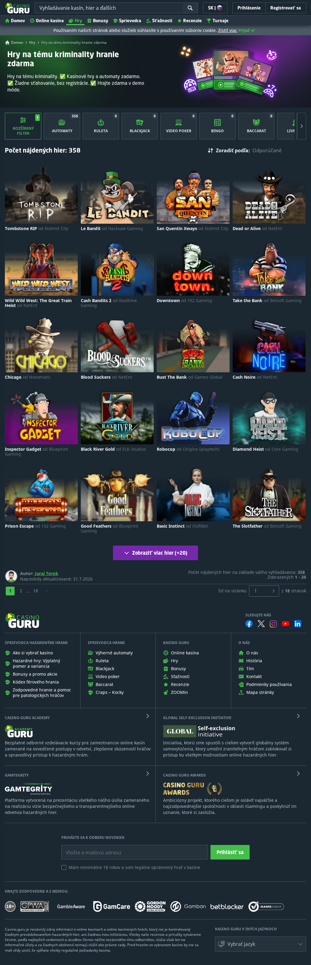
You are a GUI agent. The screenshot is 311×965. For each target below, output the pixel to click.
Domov (18, 20)
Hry (78, 20)
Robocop (188, 449)
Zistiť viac (227, 30)
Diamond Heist (265, 449)
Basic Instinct (182, 526)
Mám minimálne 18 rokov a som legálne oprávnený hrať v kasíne (134, 867)
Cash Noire (255, 377)
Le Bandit (112, 228)
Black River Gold (113, 449)
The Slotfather (267, 526)
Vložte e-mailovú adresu (88, 848)
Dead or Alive (257, 228)
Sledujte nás (258, 615)
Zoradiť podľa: (233, 150)
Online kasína (50, 20)
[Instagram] (273, 624)
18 (35, 591)
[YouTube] (285, 623)
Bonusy (100, 20)
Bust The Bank (190, 377)
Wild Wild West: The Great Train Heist (38, 303)
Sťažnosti (162, 20)
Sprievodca (130, 20)
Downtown (184, 300)
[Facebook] (249, 623)
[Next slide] (301, 126)
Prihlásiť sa (230, 852)
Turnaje (220, 20)
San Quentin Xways (192, 228)
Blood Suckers (106, 377)
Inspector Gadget (36, 452)
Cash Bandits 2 (109, 303)
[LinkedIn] (297, 623)
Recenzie (192, 20)
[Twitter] (261, 623)
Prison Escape (35, 526)
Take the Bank (267, 300)
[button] (260, 944)
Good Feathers (109, 528)
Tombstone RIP (36, 228)
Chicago (28, 377)
